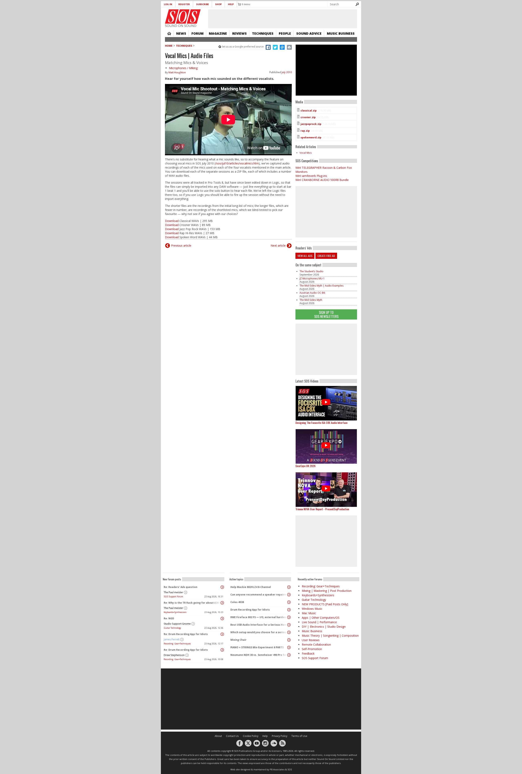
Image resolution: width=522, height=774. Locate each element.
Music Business (341, 33)
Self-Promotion (312, 649)
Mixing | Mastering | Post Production (327, 591)
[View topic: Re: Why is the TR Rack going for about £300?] (222, 603)
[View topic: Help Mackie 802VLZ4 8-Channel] (289, 587)
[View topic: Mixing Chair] (289, 640)
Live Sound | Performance (319, 622)
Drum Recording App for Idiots (250, 609)
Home (169, 33)
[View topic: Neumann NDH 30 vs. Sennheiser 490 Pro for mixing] (289, 655)
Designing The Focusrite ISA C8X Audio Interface (321, 422)
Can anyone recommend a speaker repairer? (259, 594)
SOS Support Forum (173, 596)
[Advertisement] (326, 349)
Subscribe (202, 4)
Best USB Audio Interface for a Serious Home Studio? (259, 624)
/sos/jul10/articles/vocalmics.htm (237, 163)
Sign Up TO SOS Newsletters (326, 314)
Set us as (243, 46)
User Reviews (311, 640)
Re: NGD (169, 618)
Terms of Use (299, 736)
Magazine (218, 33)
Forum (197, 33)
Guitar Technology (172, 627)
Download (172, 221)
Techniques (262, 33)
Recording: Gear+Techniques (177, 643)
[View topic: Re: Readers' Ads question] (222, 587)
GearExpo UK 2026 (305, 466)
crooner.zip (308, 117)
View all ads (304, 256)
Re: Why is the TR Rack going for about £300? (192, 602)
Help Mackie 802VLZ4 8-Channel (250, 587)
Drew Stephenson (174, 655)
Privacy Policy (279, 736)
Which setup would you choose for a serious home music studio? (259, 632)
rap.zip (305, 130)
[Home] (183, 16)
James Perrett (171, 639)
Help (231, 4)
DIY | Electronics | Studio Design (324, 626)
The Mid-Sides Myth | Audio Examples (322, 285)
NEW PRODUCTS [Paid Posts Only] (325, 604)
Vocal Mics (306, 152)
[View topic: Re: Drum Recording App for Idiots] (222, 634)
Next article (278, 245)
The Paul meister (173, 592)
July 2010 (287, 72)
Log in (168, 4)
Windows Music (312, 609)
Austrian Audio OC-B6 (312, 292)
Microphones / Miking (183, 68)
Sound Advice (309, 33)
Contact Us (232, 736)
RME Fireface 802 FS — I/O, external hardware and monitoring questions (259, 617)
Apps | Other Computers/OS (321, 618)
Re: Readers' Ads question (180, 587)
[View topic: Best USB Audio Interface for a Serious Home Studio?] (289, 625)
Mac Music (309, 613)
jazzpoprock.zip (311, 124)
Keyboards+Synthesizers (175, 612)
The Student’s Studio (311, 271)
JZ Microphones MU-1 (312, 278)
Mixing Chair (238, 640)
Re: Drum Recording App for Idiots (186, 634)
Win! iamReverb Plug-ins (311, 176)
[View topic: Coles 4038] (289, 602)
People (285, 33)
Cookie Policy (250, 736)
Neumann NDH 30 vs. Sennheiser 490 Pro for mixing (259, 655)
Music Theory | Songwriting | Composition (330, 635)
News (181, 33)
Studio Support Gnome (177, 623)
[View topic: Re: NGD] (222, 618)
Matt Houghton (177, 72)
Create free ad (326, 256)
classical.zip (309, 110)
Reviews (239, 33)
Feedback (308, 653)
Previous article (181, 245)
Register (184, 4)
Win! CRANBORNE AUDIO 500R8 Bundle (322, 180)
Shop (218, 4)
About (218, 736)
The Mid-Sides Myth (311, 300)
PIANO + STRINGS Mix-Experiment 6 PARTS (257, 647)
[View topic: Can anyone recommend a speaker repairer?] (289, 594)
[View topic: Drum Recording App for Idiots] (289, 610)
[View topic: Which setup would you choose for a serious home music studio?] (289, 632)
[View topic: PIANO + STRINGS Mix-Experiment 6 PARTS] (289, 647)
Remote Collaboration (316, 644)
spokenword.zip (311, 137)
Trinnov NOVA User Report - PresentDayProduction (322, 509)
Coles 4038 (237, 602)
